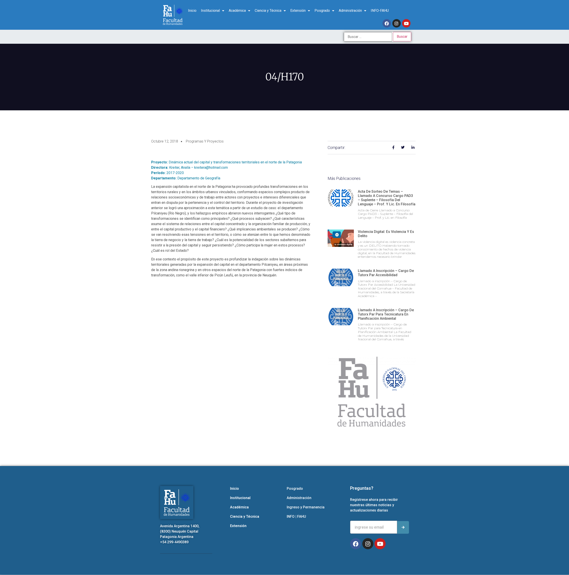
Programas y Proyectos (205, 141)
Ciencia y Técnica (268, 10)
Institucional (210, 10)
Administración (350, 10)
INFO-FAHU (380, 10)
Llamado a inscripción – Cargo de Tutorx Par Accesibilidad (386, 273)
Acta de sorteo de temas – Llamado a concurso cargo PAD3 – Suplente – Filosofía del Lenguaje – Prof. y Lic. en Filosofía (386, 197)
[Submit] (403, 527)
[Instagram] (396, 23)
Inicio (192, 10)
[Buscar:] (368, 37)
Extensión (298, 10)
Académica (237, 10)
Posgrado (322, 10)
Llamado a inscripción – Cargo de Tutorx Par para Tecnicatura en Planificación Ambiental (386, 314)
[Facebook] (387, 23)
